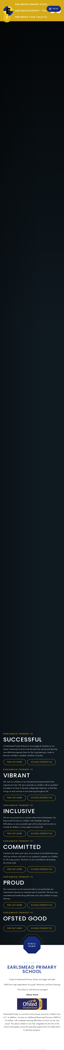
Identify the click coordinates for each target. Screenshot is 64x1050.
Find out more (14, 762)
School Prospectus (41, 762)
